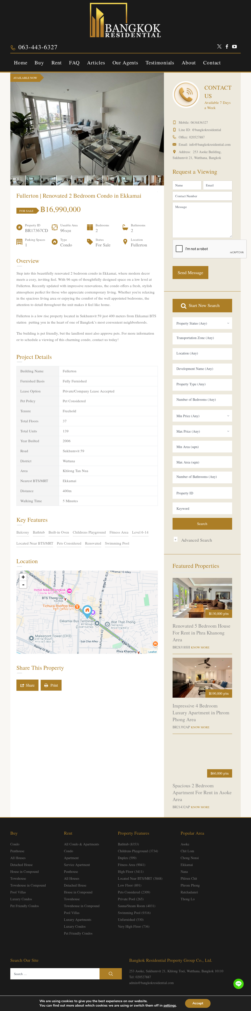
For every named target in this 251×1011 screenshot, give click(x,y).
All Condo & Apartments (81, 844)
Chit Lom (187, 851)
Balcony (22, 532)
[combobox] (202, 323)
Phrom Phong (190, 885)
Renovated (93, 543)
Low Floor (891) (129, 885)
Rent (56, 62)
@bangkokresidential (206, 129)
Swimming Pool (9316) (134, 912)
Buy (39, 62)
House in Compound (24, 871)
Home (20, 62)
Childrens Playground (89, 532)
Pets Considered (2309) (134, 892)
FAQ (74, 62)
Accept (197, 1003)
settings (169, 1005)
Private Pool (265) (131, 899)
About (189, 62)
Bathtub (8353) (128, 844)
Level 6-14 (140, 532)
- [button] (23, 584)
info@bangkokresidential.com (210, 144)
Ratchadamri (189, 892)
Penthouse (17, 851)
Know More (200, 647)
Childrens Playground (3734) (138, 851)
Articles (96, 62)
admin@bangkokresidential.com (151, 982)
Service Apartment (77, 864)
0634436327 (199, 122)
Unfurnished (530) (131, 919)
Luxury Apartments (77, 919)
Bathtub (39, 532)
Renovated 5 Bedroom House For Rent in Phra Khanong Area (201, 632)
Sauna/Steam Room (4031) (136, 905)
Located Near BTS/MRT (34, 543)
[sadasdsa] (87, 612)
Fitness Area (119, 532)
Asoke (185, 844)
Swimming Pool (117, 543)
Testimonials (160, 62)
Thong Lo (188, 899)
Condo (14, 844)
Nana (184, 871)
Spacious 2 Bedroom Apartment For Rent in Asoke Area (202, 792)
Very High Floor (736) (134, 926)
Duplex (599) (127, 857)
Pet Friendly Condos (24, 905)
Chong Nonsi (190, 857)
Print (53, 685)
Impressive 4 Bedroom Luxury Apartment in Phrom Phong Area (201, 712)
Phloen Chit (189, 878)
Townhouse (18, 878)
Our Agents (125, 62)
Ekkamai (187, 864)
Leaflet (153, 652)
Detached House (21, 864)
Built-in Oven (59, 532)
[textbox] (202, 338)
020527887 (197, 137)
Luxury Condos (21, 899)
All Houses (17, 857)
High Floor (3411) (131, 871)
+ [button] (23, 577)
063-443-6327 (38, 47)
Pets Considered (69, 543)
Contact (212, 62)
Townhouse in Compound (28, 885)
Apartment (71, 857)
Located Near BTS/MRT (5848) (140, 878)
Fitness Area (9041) (131, 864)
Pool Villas (18, 892)
